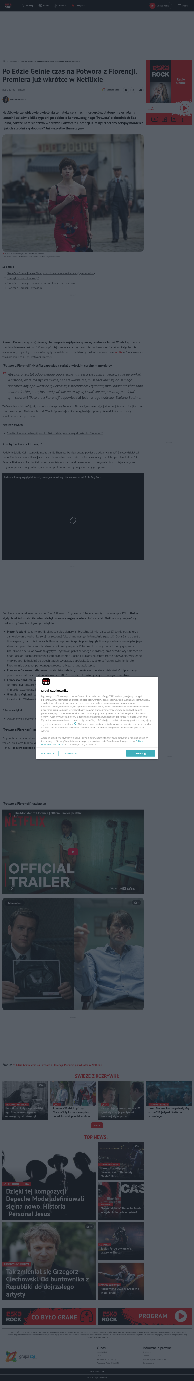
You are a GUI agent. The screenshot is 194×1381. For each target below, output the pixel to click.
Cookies (59, 744)
